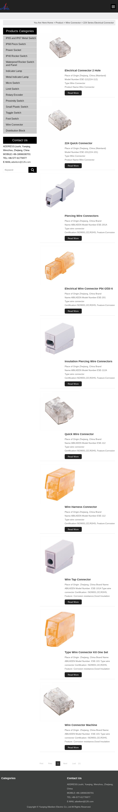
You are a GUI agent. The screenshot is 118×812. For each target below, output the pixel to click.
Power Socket (13, 50)
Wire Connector (73, 22)
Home (50, 22)
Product (59, 22)
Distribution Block (15, 130)
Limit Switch (12, 89)
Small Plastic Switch (17, 106)
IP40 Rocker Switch (16, 56)
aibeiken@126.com (21, 162)
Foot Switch (12, 118)
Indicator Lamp (14, 71)
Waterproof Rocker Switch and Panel (20, 63)
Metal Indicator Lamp (17, 77)
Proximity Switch (15, 101)
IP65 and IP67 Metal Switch (21, 38)
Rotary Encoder (14, 95)
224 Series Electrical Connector (98, 22)
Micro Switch (13, 83)
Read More (73, 93)
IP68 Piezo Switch (16, 44)
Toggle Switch (13, 112)
